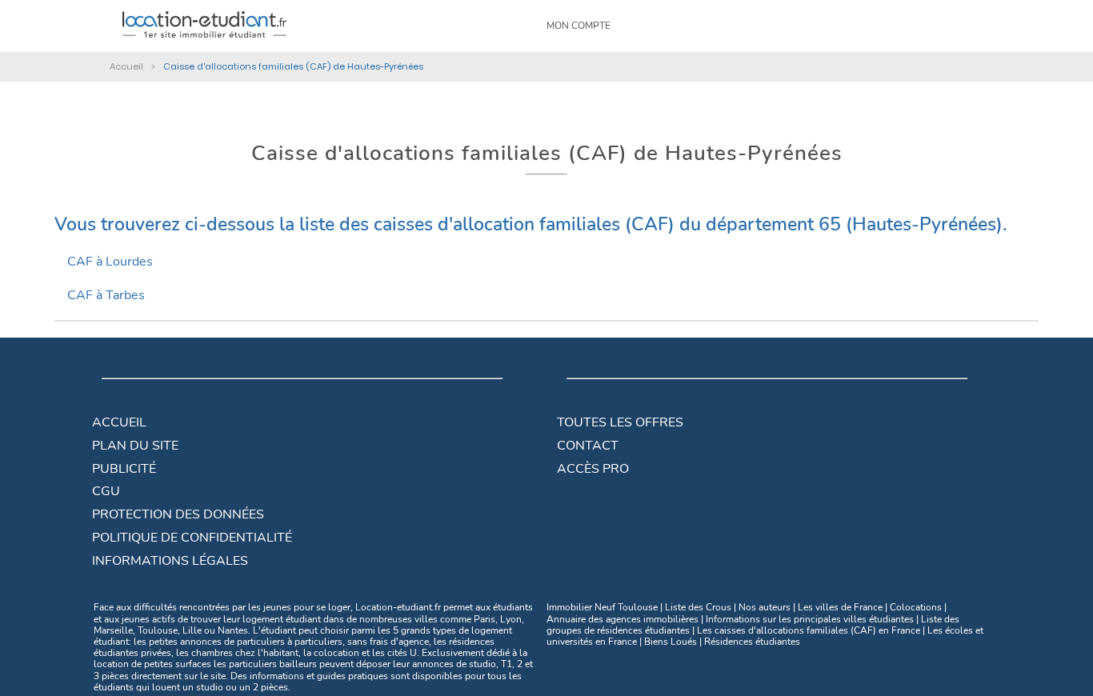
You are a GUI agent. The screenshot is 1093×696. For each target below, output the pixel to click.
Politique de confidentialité (192, 537)
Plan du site (135, 445)
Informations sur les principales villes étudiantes (810, 619)
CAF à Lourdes (110, 261)
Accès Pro (593, 469)
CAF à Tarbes (106, 295)
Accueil (119, 422)
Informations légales (170, 561)
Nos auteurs (765, 607)
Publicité (124, 469)
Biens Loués (670, 641)
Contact (588, 445)
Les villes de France (840, 607)
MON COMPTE (578, 25)
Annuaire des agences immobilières (622, 619)
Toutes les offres (620, 422)
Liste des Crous (698, 607)
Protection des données (178, 514)
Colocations (916, 607)
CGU (106, 491)
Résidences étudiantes (752, 641)
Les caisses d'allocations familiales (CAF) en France (808, 630)
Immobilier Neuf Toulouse (602, 607)
